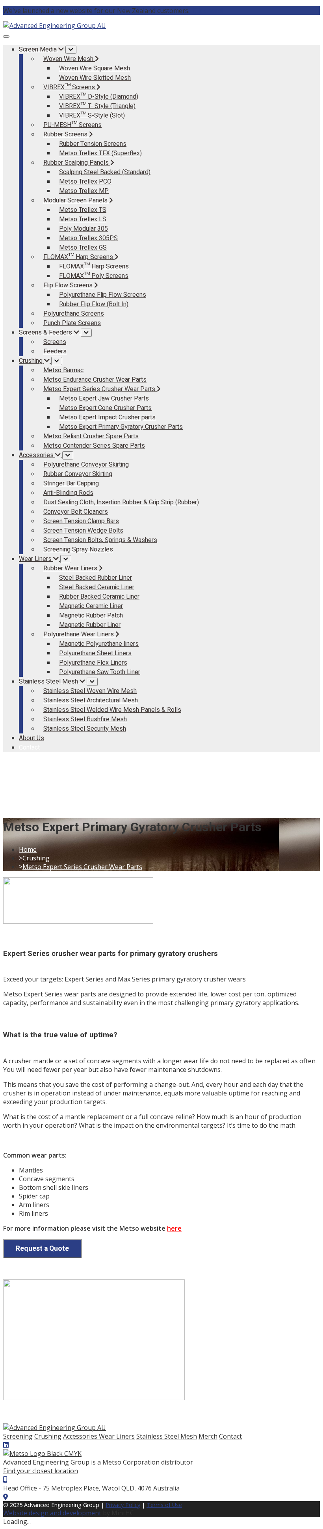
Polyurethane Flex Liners (93, 662)
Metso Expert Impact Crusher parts (107, 417)
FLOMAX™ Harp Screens (94, 266)
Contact (230, 1436)
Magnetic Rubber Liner (90, 625)
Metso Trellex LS (82, 219)
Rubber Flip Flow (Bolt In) (93, 304)
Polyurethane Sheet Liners (95, 653)
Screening (18, 1436)
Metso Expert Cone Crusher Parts (105, 408)
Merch (208, 1436)
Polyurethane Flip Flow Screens (102, 295)
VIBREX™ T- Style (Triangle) (97, 106)
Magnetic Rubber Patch (91, 615)
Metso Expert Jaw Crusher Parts (104, 398)
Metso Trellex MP (84, 191)
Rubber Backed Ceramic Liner (99, 596)
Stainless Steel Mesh (166, 1436)
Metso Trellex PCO (85, 181)
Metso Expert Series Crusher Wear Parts (82, 866)
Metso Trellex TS (82, 210)
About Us (31, 738)
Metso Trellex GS (83, 247)
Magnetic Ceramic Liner (91, 606)
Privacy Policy (123, 1505)
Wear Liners (117, 1436)
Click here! (208, 10)
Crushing (36, 858)
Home (28, 849)
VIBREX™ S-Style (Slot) (92, 115)
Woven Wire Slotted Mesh (95, 78)
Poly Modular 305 (83, 228)
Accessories (81, 1436)
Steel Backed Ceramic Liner (96, 587)
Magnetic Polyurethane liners (99, 644)
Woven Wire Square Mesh (94, 68)
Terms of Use (164, 1505)
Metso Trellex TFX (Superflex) (100, 153)
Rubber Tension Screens (92, 144)
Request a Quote (42, 1248)
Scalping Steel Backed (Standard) (104, 172)
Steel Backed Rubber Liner (95, 578)
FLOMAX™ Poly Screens (93, 276)
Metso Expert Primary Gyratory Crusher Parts (121, 427)
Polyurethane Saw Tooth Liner (99, 672)
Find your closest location (40, 1471)
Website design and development (52, 1513)
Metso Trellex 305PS (88, 238)
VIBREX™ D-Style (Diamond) (98, 96)
